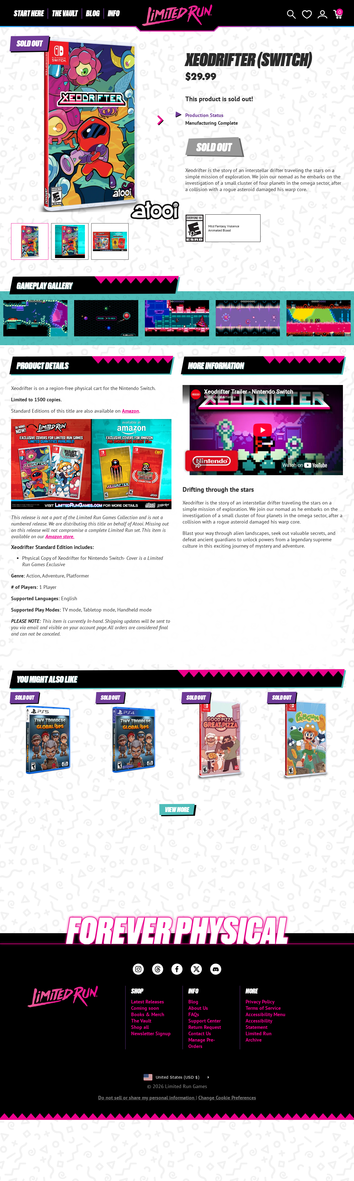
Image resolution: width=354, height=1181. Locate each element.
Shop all (140, 1027)
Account (322, 14)
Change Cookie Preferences (227, 1097)
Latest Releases (147, 1001)
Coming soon (145, 1008)
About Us (198, 1008)
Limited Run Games (177, 15)
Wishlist (307, 14)
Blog (93, 13)
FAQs (193, 1014)
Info (113, 13)
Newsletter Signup (151, 1033)
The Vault (65, 13)
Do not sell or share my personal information (147, 1097)
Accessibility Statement (259, 1024)
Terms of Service (263, 1008)
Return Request (204, 1027)
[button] (20, 120)
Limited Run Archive (259, 1036)
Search (291, 14)
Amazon (130, 411)
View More (177, 809)
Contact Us (199, 1033)
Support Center (204, 1021)
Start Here (29, 13)
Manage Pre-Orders (201, 1043)
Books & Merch (147, 1014)
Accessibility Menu (265, 1014)
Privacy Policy (260, 1001)
